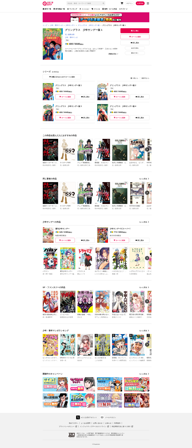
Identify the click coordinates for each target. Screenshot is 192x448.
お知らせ (108, 423)
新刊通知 (135, 48)
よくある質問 (85, 423)
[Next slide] (147, 149)
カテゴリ (122, 9)
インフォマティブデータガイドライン (93, 427)
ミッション (85, 9)
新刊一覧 (48, 9)
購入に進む (135, 31)
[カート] (121, 3)
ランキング (73, 9)
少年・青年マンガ (71, 37)
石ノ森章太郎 (69, 34)
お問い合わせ (97, 423)
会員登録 (140, 3)
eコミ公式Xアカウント (87, 418)
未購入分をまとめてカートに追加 (63, 77)
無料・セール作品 (110, 9)
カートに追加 (136, 37)
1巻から (135, 78)
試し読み (136, 43)
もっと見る (143, 179)
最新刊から (145, 78)
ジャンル (97, 9)
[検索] (103, 3)
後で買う (135, 53)
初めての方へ (73, 423)
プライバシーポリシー (68, 427)
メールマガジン (110, 417)
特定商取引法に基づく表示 (122, 427)
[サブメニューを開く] (147, 3)
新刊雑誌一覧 (60, 9)
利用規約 (117, 423)
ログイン (129, 3)
